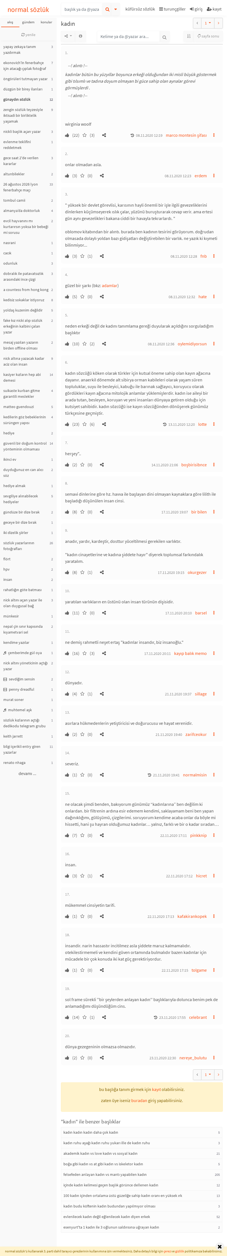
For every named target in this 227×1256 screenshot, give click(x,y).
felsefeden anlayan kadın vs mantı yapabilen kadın (105, 1174)
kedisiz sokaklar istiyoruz (23, 299)
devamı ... (27, 773)
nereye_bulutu (193, 1057)
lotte (202, 424)
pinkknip (198, 835)
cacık (7, 252)
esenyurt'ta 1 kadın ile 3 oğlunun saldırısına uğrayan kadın (111, 1227)
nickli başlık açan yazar (22, 131)
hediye (8, 433)
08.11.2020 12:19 (149, 135)
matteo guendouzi (18, 406)
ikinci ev (9, 459)
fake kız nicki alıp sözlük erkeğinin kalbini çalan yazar (22, 326)
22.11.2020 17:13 (161, 916)
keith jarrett (13, 736)
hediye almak (14, 485)
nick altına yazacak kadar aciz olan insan (23, 361)
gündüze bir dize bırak (21, 512)
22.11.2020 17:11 (173, 835)
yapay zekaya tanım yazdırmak (19, 49)
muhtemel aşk (19, 709)
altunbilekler (14, 173)
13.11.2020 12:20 (181, 424)
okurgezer (197, 572)
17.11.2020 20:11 (157, 653)
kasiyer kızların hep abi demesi (22, 377)
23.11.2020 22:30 (162, 1057)
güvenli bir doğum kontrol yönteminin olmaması (25, 446)
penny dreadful (21, 689)
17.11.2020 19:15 (171, 572)
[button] (140, 10)
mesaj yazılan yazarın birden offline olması (20, 345)
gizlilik (179, 1251)
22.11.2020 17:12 (179, 875)
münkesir (11, 616)
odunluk (10, 263)
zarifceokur (196, 734)
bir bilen (199, 512)
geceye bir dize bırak (20, 522)
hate (202, 296)
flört (7, 558)
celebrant (198, 1017)
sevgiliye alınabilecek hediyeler (20, 498)
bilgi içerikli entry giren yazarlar (21, 749)
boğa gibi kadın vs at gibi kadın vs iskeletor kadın (103, 1163)
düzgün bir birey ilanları (22, 89)
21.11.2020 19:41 (166, 775)
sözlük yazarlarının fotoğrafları (18, 545)
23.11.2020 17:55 (172, 1017)
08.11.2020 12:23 (178, 175)
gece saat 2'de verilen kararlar (20, 160)
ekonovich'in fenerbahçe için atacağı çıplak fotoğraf (24, 65)
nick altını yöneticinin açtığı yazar (25, 665)
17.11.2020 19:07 (174, 512)
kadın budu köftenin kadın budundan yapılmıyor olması (109, 1206)
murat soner (13, 699)
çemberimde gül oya (24, 652)
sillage (201, 694)
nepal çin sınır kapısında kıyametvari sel (23, 629)
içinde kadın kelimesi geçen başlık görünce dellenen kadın (110, 1184)
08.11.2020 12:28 (184, 256)
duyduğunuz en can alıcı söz (23, 472)
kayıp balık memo (190, 653)
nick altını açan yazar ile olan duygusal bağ (22, 602)
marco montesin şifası (186, 135)
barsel (201, 613)
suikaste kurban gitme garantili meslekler (21, 393)
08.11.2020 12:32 (182, 296)
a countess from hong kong (25, 289)
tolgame (199, 970)
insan (7, 579)
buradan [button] (139, 1100)
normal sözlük (28, 9)
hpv (6, 569)
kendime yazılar (16, 642)
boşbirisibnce (194, 464)
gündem (28, 22)
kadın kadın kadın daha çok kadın (90, 1132)
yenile (30, 34)
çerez (167, 1251)
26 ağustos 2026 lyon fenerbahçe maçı (20, 187)
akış (10, 22)
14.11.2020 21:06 (164, 464)
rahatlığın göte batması (22, 589)
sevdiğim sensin (21, 679)
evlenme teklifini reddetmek (17, 144)
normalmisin (195, 775)
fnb (203, 256)
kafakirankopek (192, 916)
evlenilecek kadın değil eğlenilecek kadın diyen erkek (106, 1216)
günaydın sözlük (16, 99)
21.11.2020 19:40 (169, 734)
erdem (201, 175)
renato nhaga (14, 762)
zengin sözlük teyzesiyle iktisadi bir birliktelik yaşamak (23, 115)
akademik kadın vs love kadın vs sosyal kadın (100, 1153)
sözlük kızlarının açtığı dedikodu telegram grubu (24, 723)
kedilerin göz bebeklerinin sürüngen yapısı (24, 419)
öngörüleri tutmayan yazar (25, 78)
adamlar (109, 285)
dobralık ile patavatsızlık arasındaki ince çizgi (23, 276)
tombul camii (14, 200)
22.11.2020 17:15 (175, 970)
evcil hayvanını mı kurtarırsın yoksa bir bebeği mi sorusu (25, 226)
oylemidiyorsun (192, 343)
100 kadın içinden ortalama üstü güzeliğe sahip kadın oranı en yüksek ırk (122, 1195)
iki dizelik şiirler (15, 532)
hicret (201, 875)
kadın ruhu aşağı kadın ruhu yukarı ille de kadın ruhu (106, 1142)
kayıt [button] (156, 1089)
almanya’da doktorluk (21, 210)
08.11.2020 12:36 (161, 343)
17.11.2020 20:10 (178, 613)
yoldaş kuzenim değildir (23, 310)
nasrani (9, 242)
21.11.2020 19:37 (178, 694)
